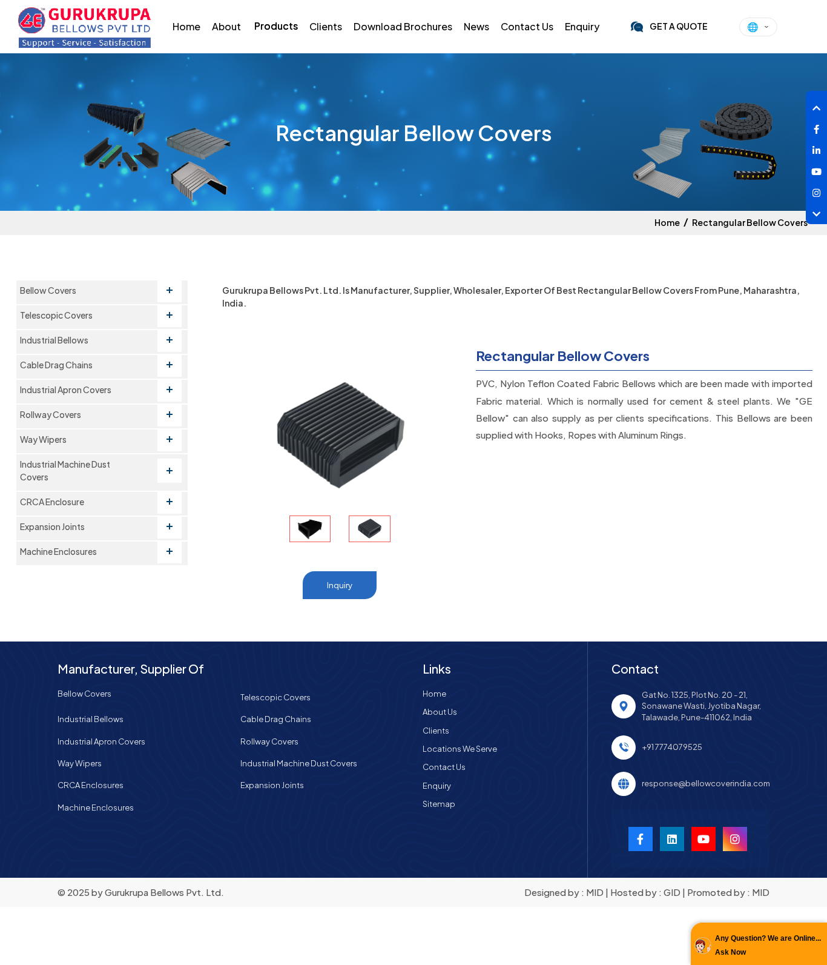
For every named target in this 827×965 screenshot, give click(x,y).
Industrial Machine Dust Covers (298, 763)
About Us (440, 712)
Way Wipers (80, 763)
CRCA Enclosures (91, 785)
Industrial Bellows (91, 719)
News (476, 26)
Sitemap (439, 804)
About (226, 26)
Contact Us (527, 26)
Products (276, 25)
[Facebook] (816, 125)
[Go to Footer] (816, 210)
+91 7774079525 (672, 747)
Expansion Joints (272, 785)
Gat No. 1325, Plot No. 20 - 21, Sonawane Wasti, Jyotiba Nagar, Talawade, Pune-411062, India (701, 706)
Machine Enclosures (96, 807)
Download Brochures (403, 26)
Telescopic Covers (275, 697)
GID (672, 892)
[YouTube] (735, 839)
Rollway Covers (269, 741)
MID (595, 892)
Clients (325, 26)
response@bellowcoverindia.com (706, 783)
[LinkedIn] (816, 147)
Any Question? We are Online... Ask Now (768, 945)
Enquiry (582, 26)
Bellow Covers (84, 693)
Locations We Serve (460, 749)
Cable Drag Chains (275, 719)
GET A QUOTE (679, 26)
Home (186, 26)
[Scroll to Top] (816, 104)
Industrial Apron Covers (101, 741)
